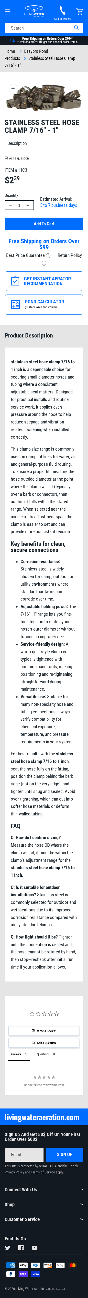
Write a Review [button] (46, 1031)
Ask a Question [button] (46, 1043)
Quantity (11, 195)
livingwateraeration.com (42, 1116)
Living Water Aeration (30, 1289)
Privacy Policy (14, 1172)
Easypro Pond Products (26, 55)
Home (10, 51)
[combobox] (44, 28)
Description (17, 143)
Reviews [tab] (16, 1054)
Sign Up (65, 1154)
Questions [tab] (43, 1054)
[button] (7, 12)
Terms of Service (43, 1172)
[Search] (76, 28)
